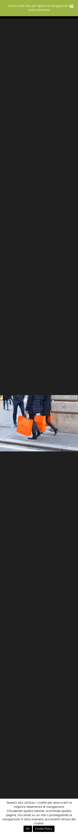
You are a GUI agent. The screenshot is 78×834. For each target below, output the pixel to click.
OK (28, 829)
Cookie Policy (43, 829)
